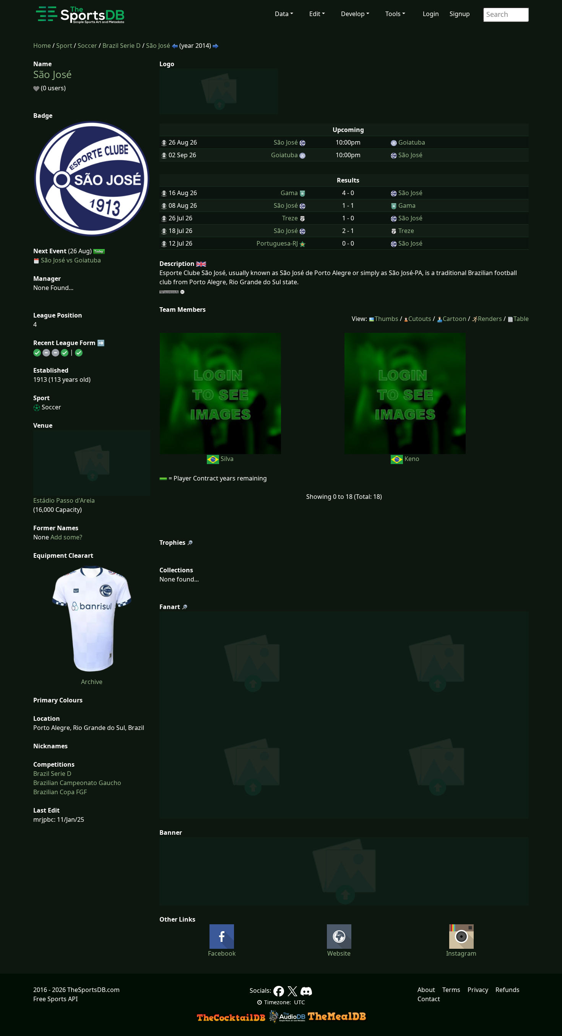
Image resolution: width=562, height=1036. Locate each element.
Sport (64, 45)
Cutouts (419, 318)
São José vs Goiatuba (71, 260)
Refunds (507, 990)
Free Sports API (55, 999)
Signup (460, 14)
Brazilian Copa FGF (60, 792)
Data (282, 14)
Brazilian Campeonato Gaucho (77, 783)
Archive (91, 682)
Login (431, 14)
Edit (314, 14)
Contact (428, 999)
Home (42, 45)
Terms (451, 990)
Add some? (65, 537)
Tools (393, 14)
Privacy (478, 990)
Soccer (87, 45)
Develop (353, 14)
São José (158, 45)
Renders (490, 318)
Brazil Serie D (121, 45)
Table (521, 318)
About (426, 990)
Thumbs (386, 318)
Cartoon (454, 318)
